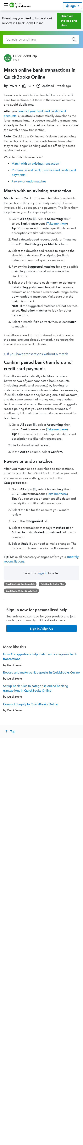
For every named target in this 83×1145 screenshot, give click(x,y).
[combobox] (41, 39)
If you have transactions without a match (37, 354)
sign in (42, 573)
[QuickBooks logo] (19, 5)
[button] (6, 5)
